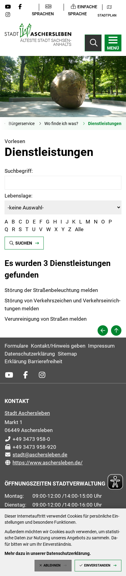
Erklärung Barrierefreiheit (33, 361)
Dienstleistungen (104, 123)
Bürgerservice (22, 123)
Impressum (101, 346)
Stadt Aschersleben (27, 413)
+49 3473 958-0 (27, 439)
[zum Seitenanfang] (116, 330)
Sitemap (67, 354)
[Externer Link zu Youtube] (10, 7)
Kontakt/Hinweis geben (58, 346)
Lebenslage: (18, 196)
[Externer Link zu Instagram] (10, 15)
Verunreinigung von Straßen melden (46, 319)
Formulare (16, 346)
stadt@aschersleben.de (36, 455)
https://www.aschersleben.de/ (44, 463)
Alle (79, 229)
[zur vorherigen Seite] (103, 330)
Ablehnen (52, 565)
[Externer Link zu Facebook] (22, 7)
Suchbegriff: (19, 171)
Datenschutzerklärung (30, 354)
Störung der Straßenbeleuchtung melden (51, 290)
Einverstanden (97, 565)
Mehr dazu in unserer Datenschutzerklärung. (48, 553)
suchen (23, 243)
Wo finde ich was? (61, 123)
